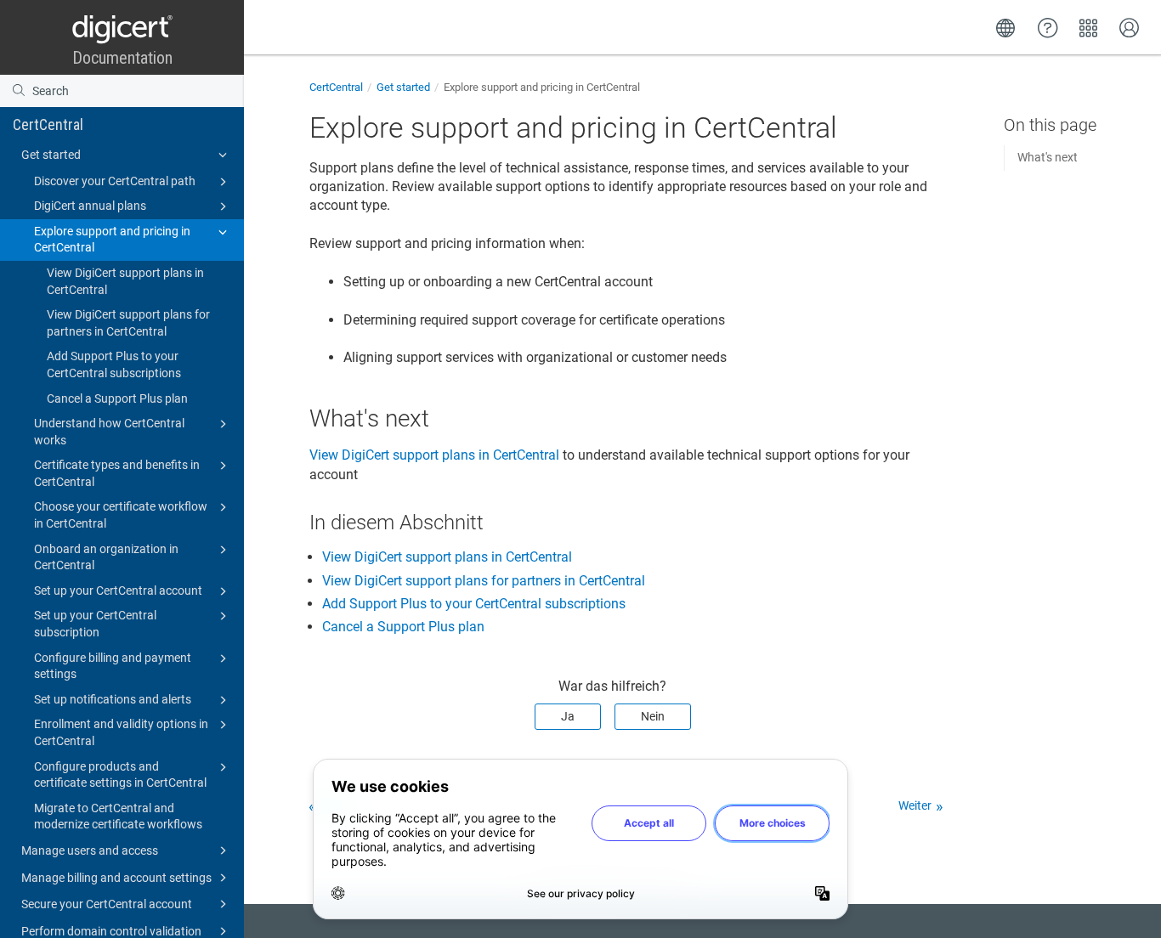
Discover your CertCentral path (114, 181)
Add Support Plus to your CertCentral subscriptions (114, 364)
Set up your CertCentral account (118, 590)
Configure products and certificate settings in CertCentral (120, 775)
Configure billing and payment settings (112, 666)
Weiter (915, 805)
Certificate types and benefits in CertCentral (117, 473)
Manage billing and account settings (116, 877)
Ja (568, 716)
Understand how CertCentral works (109, 431)
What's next (1047, 157)
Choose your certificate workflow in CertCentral (120, 515)
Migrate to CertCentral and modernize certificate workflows (118, 816)
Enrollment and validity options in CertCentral (121, 732)
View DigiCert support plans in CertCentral (125, 281)
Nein (653, 716)
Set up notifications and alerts (112, 699)
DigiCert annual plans (90, 205)
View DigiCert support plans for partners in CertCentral (128, 323)
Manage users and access (89, 850)
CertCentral (48, 124)
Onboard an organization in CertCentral (106, 557)
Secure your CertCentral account (106, 904)
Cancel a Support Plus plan (117, 398)
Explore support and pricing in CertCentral (112, 239)
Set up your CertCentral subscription (95, 623)
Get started (51, 154)
